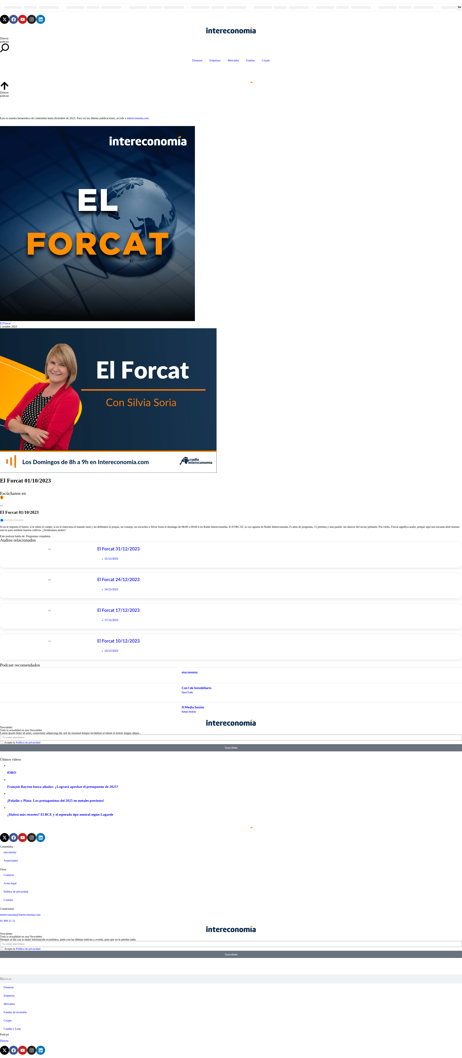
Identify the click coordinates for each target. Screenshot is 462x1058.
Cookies (8, 899)
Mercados (233, 60)
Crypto (266, 60)
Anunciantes (11, 860)
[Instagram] (31, 19)
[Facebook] (13, 19)
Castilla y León (12, 1028)
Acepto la (22, 742)
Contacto (9, 875)
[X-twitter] (4, 19)
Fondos (250, 60)
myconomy (10, 852)
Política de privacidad (28, 742)
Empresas (215, 60)
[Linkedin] (40, 19)
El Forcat (5, 323)
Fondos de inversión (15, 1012)
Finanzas (197, 60)
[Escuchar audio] (1, 504)
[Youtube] (22, 19)
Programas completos (38, 536)
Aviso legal (10, 883)
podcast (4, 41)
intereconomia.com (138, 118)
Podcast (4, 1034)
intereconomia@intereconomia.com (20, 914)
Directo (4, 38)
